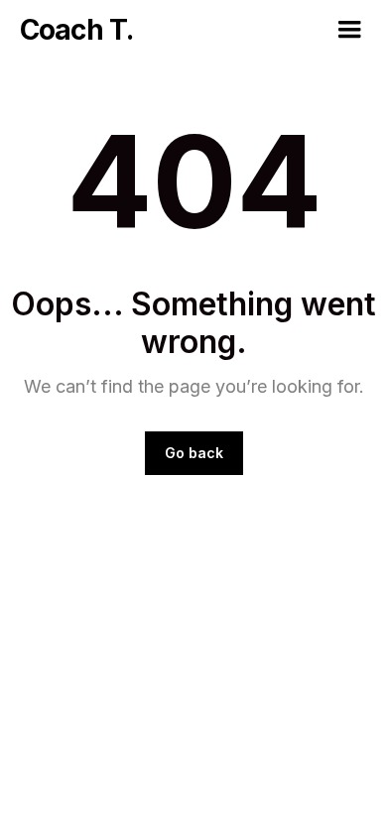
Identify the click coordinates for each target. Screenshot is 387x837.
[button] (349, 30)
